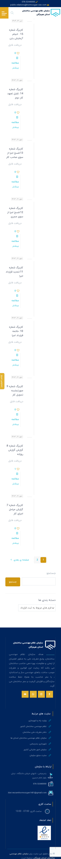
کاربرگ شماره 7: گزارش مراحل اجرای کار (14, 509)
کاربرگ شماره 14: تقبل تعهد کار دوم (15, 94)
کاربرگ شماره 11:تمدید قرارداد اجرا (14, 272)
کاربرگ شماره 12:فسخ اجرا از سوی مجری (15, 212)
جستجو (51, 573)
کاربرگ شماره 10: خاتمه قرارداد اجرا (16, 331)
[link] (44, 833)
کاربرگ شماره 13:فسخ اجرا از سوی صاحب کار (14, 153)
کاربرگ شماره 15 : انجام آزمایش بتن (16, 34)
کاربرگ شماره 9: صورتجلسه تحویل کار (14, 391)
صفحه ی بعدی (21, 560)
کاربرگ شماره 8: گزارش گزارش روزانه (14, 450)
